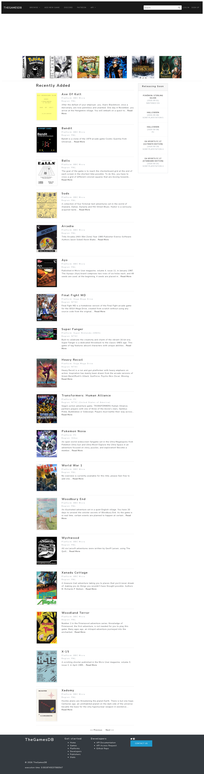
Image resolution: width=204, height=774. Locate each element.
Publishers (75, 754)
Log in (186, 7)
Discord (68, 7)
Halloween (153, 115)
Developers (76, 751)
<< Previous (96, 730)
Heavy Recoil (72, 360)
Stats (72, 757)
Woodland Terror (76, 613)
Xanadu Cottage (75, 572)
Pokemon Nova (74, 431)
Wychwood (70, 538)
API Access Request (106, 745)
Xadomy (68, 690)
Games (73, 745)
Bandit (67, 128)
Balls (66, 161)
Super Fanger (72, 329)
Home (73, 742)
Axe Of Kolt (72, 94)
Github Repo (102, 748)
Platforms (75, 748)
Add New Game (52, 7)
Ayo (65, 260)
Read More (79, 141)
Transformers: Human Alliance (86, 395)
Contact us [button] (141, 743)
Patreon (81, 7)
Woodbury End (74, 499)
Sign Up (195, 7)
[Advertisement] (102, 34)
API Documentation (106, 742)
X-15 (65, 651)
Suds (66, 193)
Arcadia (68, 226)
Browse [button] (34, 7)
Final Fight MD (74, 295)
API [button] (92, 7)
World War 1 (72, 465)
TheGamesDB (13, 7)
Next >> (110, 730)
